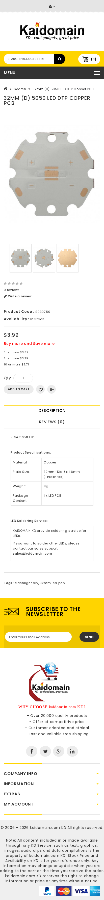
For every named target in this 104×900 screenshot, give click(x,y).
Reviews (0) (52, 422)
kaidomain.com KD (48, 827)
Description (52, 410)
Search (20, 89)
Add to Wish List (40, 389)
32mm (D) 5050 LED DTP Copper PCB (63, 89)
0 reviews (12, 290)
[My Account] (52, 6)
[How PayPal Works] (69, 890)
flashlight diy (26, 583)
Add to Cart (19, 389)
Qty (7, 377)
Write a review (19, 296)
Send (89, 637)
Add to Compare (51, 389)
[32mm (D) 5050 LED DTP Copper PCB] (52, 174)
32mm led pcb (52, 583)
